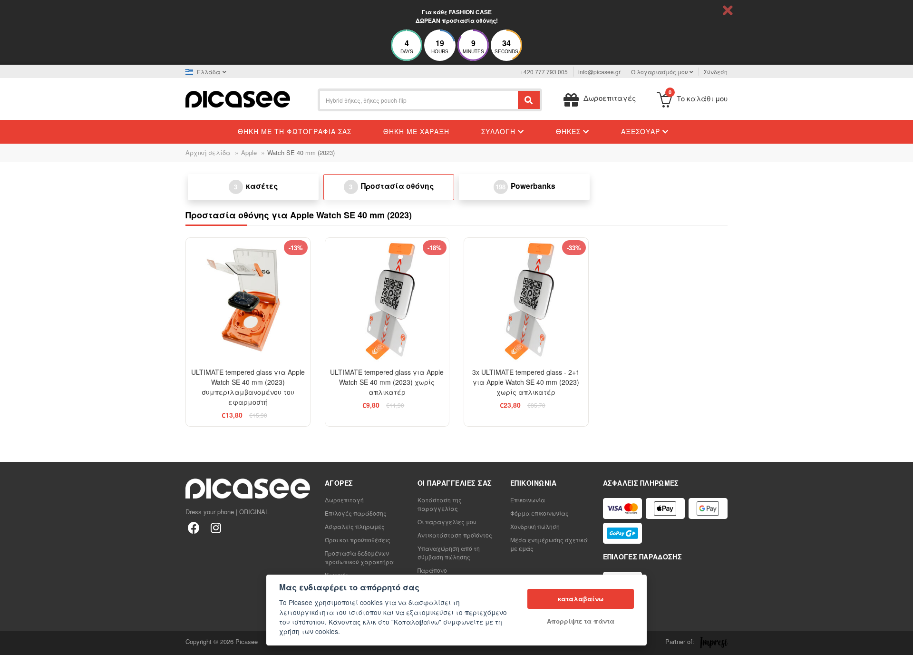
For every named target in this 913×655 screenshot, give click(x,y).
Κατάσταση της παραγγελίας (440, 504)
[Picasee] (237, 98)
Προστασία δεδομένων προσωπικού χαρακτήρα (359, 557)
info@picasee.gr (599, 72)
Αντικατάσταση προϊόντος (455, 535)
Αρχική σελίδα (208, 152)
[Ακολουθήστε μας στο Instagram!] (216, 527)
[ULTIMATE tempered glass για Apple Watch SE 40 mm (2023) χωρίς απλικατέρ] (387, 300)
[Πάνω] (12, 642)
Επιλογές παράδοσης (356, 513)
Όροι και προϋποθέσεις (357, 540)
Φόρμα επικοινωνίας (539, 513)
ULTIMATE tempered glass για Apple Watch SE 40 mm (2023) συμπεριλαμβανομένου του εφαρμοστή (248, 387)
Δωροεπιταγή (344, 500)
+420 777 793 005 (544, 72)
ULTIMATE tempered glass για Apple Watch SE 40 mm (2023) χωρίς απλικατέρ (387, 382)
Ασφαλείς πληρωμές (355, 526)
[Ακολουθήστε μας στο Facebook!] (194, 527)
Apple (249, 152)
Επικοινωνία (527, 500)
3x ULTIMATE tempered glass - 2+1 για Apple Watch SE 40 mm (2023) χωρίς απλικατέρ (526, 382)
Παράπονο (432, 570)
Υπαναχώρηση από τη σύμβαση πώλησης (449, 552)
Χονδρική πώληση (535, 526)
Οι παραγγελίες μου (447, 522)
